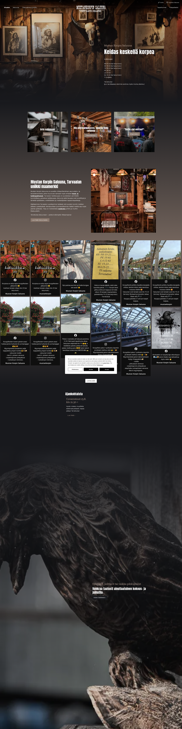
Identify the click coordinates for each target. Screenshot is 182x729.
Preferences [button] (100, 365)
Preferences (75, 369)
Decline (91, 369)
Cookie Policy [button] (105, 363)
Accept (107, 369)
